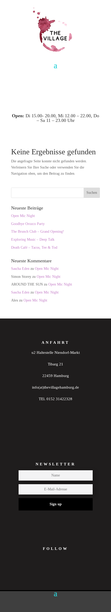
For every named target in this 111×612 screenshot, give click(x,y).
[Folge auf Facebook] (62, 571)
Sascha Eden (20, 269)
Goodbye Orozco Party (28, 224)
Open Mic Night (23, 216)
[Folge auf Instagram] (42, 571)
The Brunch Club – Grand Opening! (37, 231)
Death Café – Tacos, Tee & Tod (34, 247)
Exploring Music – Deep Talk (32, 239)
